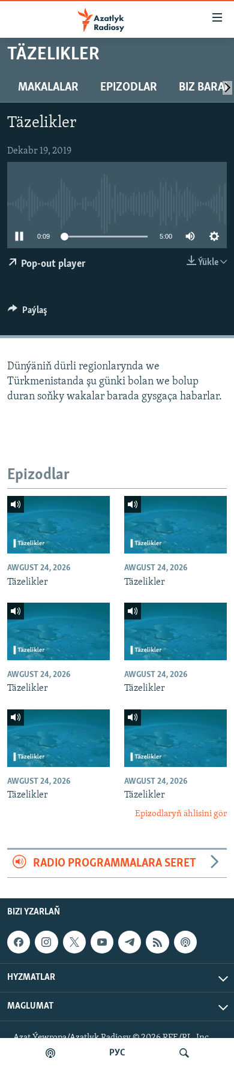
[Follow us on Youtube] (102, 942)
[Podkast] (50, 1053)
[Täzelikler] (58, 524)
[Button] (27, 313)
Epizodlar (128, 88)
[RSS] (157, 942)
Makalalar (48, 88)
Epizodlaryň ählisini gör (181, 814)
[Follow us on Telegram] (129, 942)
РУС (117, 1053)
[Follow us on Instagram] (46, 942)
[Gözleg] (184, 1053)
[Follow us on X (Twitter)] (74, 942)
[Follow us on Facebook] (18, 942)
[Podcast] (185, 942)
